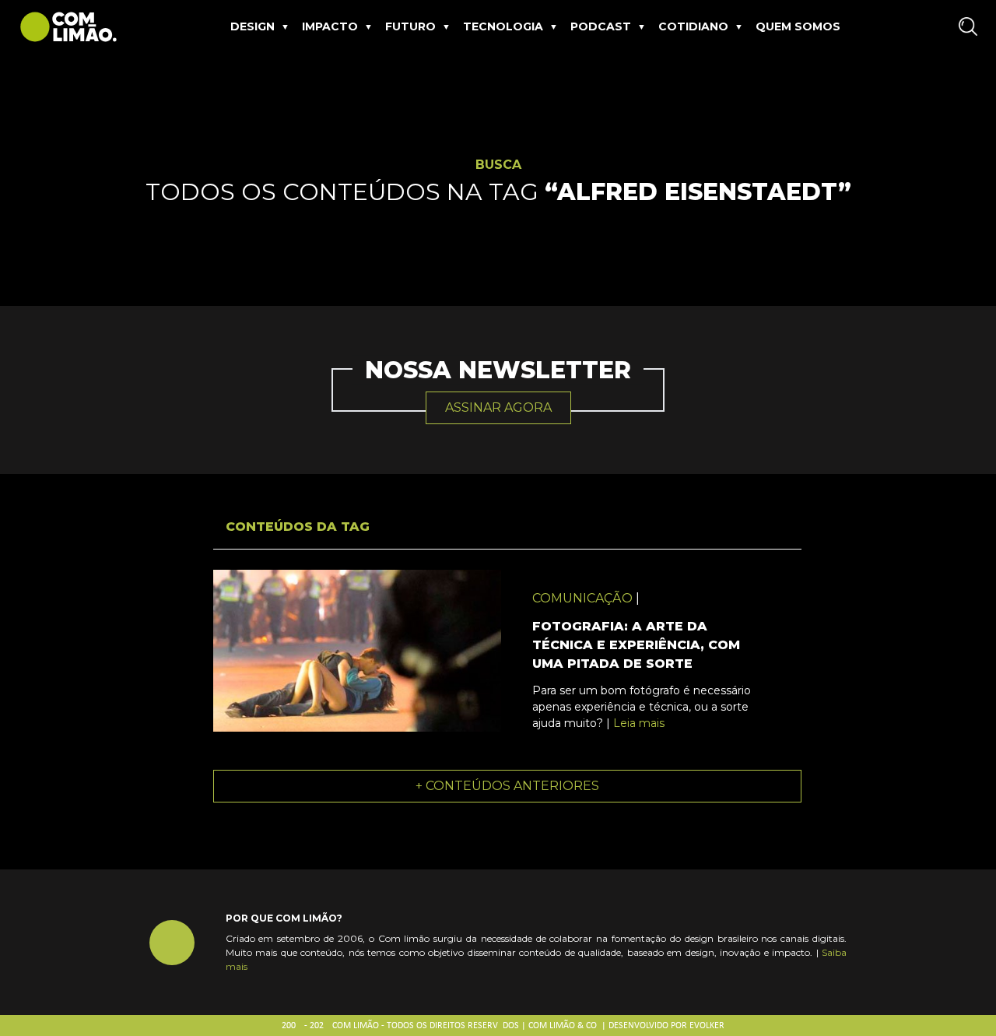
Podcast (600, 26)
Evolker (706, 1026)
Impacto (330, 26)
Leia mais (639, 723)
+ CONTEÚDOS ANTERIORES (507, 785)
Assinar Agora (498, 407)
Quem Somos (798, 26)
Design (252, 26)
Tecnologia (503, 26)
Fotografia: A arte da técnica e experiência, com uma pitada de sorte (636, 645)
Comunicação (582, 598)
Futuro (410, 26)
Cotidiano (693, 26)
